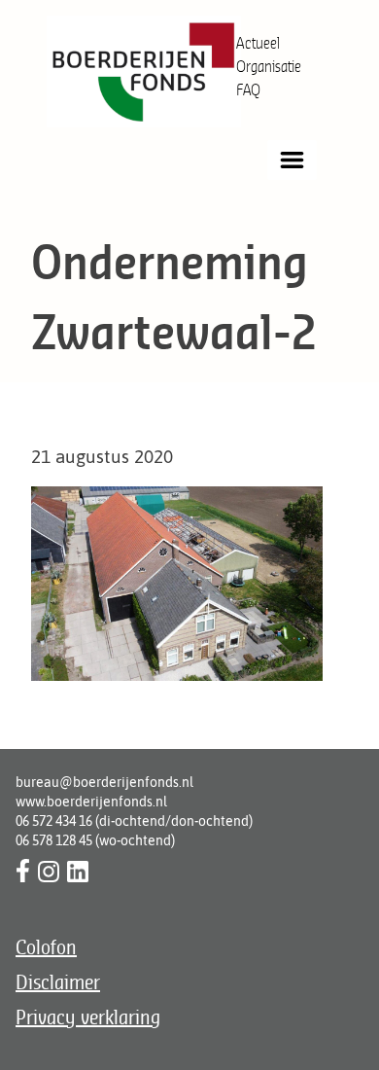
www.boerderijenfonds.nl (91, 801)
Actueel (258, 43)
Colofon (46, 947)
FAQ (248, 89)
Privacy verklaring (88, 1017)
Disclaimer (58, 982)
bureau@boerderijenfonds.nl (104, 782)
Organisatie (268, 66)
